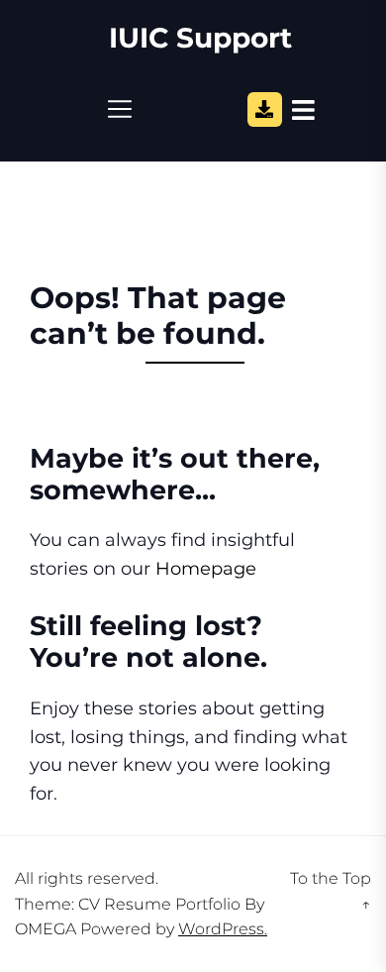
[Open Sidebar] (303, 109)
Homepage (205, 569)
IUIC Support (200, 38)
